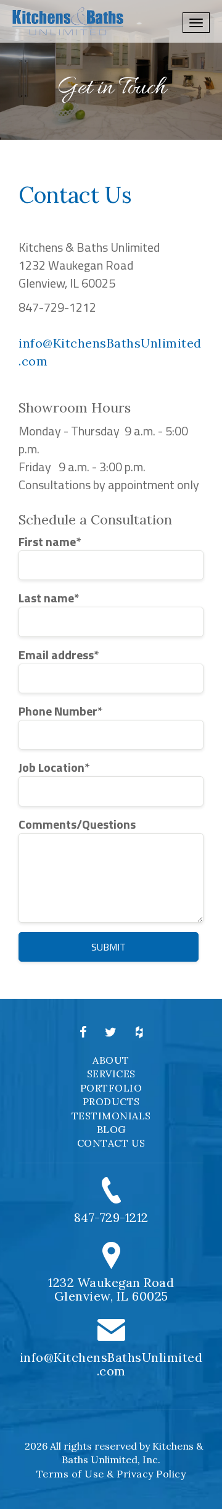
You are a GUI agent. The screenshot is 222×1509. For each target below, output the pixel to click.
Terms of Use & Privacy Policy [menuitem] (111, 1474)
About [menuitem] (111, 1060)
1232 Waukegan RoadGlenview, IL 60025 (111, 1289)
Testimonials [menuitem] (111, 1115)
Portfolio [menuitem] (111, 1088)
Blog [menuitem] (111, 1129)
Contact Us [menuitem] (111, 1143)
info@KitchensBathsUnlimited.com (111, 1364)
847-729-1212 (111, 1217)
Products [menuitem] (111, 1101)
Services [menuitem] (111, 1073)
